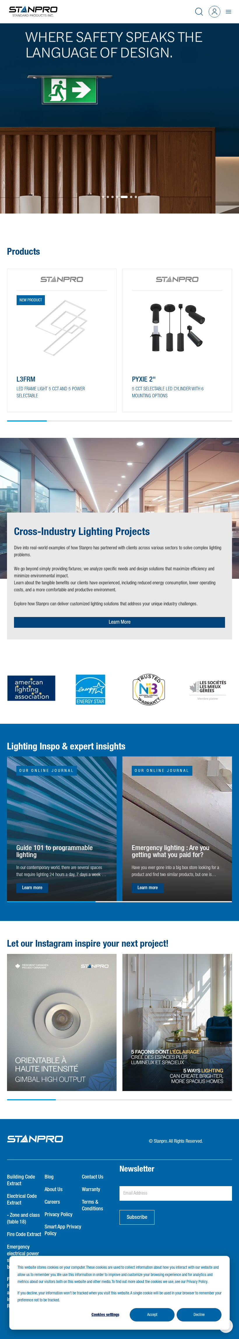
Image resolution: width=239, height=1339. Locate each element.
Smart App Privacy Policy (63, 1230)
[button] (103, 197)
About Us (54, 1189)
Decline (199, 1315)
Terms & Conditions (92, 1205)
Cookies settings (105, 1315)
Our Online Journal (46, 770)
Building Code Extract (21, 1180)
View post (61, 994)
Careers (52, 1202)
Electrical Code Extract (22, 1199)
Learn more (32, 888)
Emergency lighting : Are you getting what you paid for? (171, 851)
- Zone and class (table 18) (23, 1218)
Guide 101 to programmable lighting (54, 851)
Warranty (91, 1189)
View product (37, 396)
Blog (49, 1177)
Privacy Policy (59, 1214)
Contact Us (92, 1177)
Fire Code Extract (24, 1234)
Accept (152, 1315)
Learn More (120, 622)
